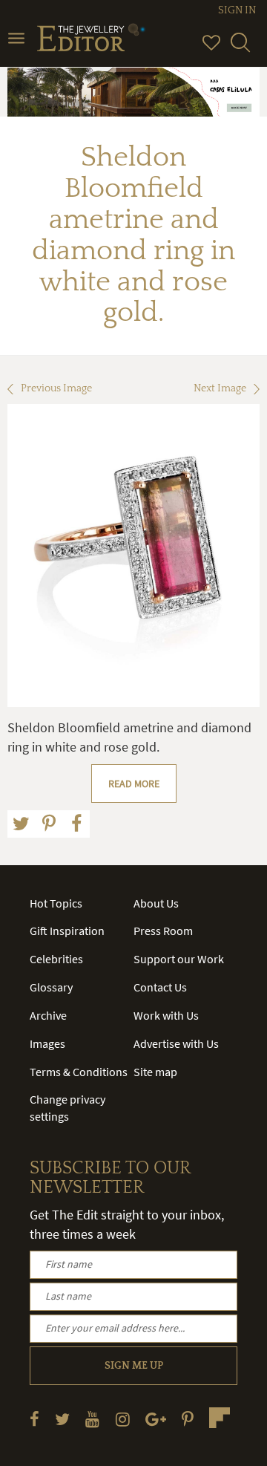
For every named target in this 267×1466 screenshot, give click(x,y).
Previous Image (56, 388)
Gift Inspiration (67, 930)
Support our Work (179, 958)
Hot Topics (56, 903)
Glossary (51, 987)
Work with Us (166, 1015)
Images (47, 1043)
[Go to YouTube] (92, 1418)
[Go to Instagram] (123, 1418)
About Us (156, 903)
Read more (133, 783)
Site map (155, 1071)
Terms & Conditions (79, 1071)
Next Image (220, 388)
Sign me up (134, 1366)
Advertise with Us (176, 1043)
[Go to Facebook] (34, 1418)
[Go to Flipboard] (219, 1417)
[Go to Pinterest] (188, 1418)
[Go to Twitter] (62, 1418)
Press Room (163, 930)
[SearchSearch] (240, 49)
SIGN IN (237, 10)
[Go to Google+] (155, 1418)
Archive (48, 1015)
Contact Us (160, 987)
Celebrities (56, 958)
